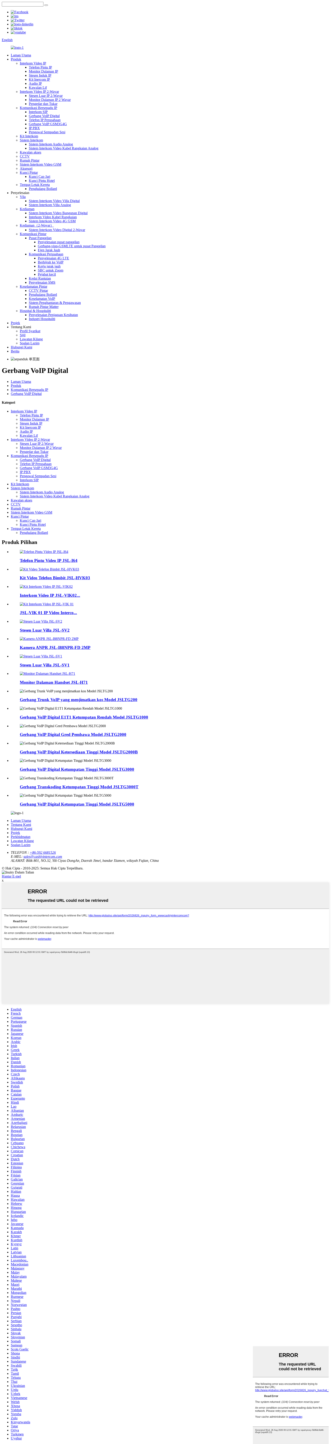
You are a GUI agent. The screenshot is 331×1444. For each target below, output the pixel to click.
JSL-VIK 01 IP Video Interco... (48, 612)
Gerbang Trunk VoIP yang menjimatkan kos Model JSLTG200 (78, 699)
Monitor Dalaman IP (43, 71)
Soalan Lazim (29, 343)
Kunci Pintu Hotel (42, 181)
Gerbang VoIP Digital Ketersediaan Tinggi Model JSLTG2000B (79, 752)
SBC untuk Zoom (50, 270)
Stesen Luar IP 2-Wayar (46, 96)
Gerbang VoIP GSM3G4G (48, 124)
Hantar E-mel (11, 876)
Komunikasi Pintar (33, 234)
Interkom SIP (38, 112)
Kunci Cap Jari (39, 176)
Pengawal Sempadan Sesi (47, 132)
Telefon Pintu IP (40, 67)
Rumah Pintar (29, 160)
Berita (15, 351)
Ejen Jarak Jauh (49, 250)
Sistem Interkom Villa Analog (50, 205)
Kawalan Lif (38, 87)
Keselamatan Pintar (33, 286)
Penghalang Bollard (43, 189)
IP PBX (34, 128)
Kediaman (27, 209)
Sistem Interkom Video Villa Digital (54, 201)
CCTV (25, 156)
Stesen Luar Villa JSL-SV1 (45, 665)
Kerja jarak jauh (49, 266)
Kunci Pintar (29, 172)
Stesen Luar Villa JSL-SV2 (45, 630)
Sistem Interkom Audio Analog (51, 144)
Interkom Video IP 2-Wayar (39, 92)
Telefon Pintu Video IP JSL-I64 (48, 560)
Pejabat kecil (47, 274)
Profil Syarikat (30, 331)
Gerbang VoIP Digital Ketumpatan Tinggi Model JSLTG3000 (77, 769)
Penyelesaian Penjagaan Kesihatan (53, 315)
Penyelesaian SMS (42, 282)
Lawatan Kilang (31, 339)
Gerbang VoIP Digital (44, 116)
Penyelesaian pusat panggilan (58, 242)
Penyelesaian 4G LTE (53, 258)
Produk (16, 59)
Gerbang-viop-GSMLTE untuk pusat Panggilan (72, 246)
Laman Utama (21, 55)
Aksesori (26, 168)
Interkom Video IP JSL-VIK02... (50, 595)
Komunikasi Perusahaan (46, 254)
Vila (23, 197)
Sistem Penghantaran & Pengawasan (55, 303)
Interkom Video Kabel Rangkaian (53, 217)
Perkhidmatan (20, 837)
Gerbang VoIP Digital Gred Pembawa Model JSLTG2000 (73, 734)
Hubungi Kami (21, 347)
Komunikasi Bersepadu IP (38, 108)
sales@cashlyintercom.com (42, 856)
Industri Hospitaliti (42, 319)
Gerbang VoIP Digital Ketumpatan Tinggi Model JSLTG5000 (77, 804)
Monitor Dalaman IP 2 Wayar (50, 100)
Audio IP (35, 83)
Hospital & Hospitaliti (35, 311)
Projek (15, 323)
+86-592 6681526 (43, 852)
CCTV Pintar (38, 290)
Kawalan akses (30, 152)
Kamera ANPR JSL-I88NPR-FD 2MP (55, 647)
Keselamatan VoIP (42, 299)
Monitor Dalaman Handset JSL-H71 (54, 682)
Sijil (22, 335)
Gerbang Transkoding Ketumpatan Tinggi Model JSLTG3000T (79, 786)
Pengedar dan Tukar (43, 104)
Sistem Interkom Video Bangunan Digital (58, 213)
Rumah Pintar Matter (44, 307)
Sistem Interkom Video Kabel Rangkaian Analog (63, 148)
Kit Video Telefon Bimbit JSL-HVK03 (55, 577)
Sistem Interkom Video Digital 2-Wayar (57, 230)
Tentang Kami (21, 825)
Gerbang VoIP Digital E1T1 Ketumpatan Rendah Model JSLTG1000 (84, 717)
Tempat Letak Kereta (35, 185)
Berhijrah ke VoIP (50, 262)
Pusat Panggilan (40, 238)
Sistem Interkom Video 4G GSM (52, 221)
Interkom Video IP (33, 63)
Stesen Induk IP (40, 75)
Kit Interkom (29, 136)
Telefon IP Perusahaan (45, 120)
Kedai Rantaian (40, 278)
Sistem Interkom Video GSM (40, 164)
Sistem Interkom (31, 140)
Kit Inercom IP (39, 79)
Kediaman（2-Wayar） (37, 225)
